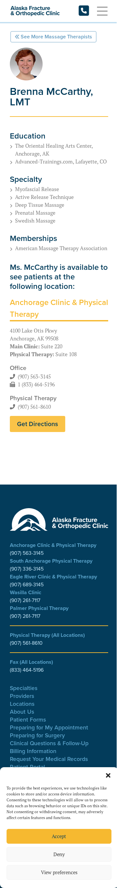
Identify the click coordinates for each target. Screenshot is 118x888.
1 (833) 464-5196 (36, 384)
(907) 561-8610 (34, 406)
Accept (59, 836)
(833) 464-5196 (27, 670)
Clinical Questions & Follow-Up (49, 743)
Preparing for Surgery (37, 735)
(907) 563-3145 (34, 376)
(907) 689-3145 (27, 584)
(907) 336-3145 (27, 569)
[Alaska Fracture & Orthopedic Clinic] (35, 11)
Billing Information (33, 751)
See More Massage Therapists (56, 36)
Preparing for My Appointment (49, 727)
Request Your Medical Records (49, 759)
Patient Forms (28, 719)
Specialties (23, 688)
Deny (59, 854)
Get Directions (37, 423)
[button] (108, 775)
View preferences (59, 872)
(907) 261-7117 (25, 600)
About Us (22, 711)
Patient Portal (27, 767)
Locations (22, 704)
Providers (22, 696)
